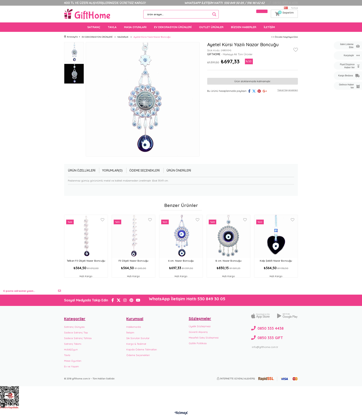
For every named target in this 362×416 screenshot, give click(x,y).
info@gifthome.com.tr (265, 347)
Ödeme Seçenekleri (144, 170)
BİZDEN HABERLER (243, 27)
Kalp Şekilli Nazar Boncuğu (276, 260)
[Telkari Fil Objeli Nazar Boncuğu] (86, 236)
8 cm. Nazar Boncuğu (229, 260)
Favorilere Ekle (102, 220)
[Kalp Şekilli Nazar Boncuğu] (276, 236)
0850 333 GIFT (270, 337)
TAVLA (112, 27)
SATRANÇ (93, 27)
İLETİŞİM (269, 27)
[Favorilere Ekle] (295, 50)
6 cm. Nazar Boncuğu (181, 260)
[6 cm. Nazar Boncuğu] (181, 236)
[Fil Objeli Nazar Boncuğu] (133, 236)
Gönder (59, 291)
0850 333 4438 (271, 328)
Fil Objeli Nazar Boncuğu (134, 260)
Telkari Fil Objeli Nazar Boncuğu (86, 260)
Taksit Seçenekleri (287, 90)
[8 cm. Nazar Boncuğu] (228, 236)
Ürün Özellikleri (81, 170)
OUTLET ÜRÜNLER (211, 27)
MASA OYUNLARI (135, 27)
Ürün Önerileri (178, 170)
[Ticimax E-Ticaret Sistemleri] (181, 413)
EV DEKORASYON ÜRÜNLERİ (173, 27)
